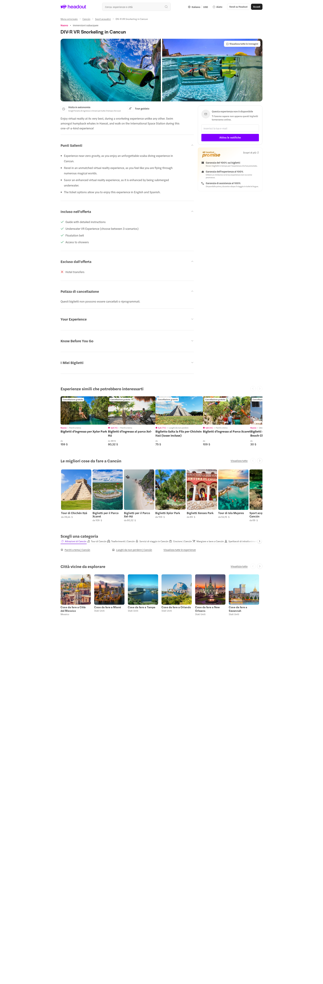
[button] (111, 70)
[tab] (74, 541)
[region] (84, 410)
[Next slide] (259, 460)
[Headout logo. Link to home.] (73, 7)
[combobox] (136, 7)
